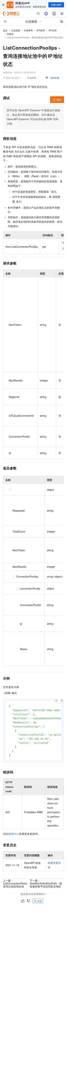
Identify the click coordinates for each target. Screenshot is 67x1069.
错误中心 (13, 834)
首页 (5, 30)
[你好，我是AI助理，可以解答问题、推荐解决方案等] (46, 13)
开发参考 (28, 30)
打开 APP (56, 4)
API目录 (53, 30)
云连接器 (15, 30)
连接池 (10, 33)
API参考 (40, 30)
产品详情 (31, 77)
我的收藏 (54, 77)
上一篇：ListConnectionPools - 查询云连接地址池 (16, 883)
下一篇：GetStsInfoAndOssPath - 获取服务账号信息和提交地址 (46, 883)
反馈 (39, 900)
